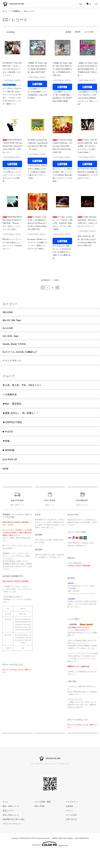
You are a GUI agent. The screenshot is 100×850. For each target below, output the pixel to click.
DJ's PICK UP (10, 459)
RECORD (8, 312)
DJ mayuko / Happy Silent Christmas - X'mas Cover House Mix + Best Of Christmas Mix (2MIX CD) (62, 145)
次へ (57, 288)
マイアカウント (72, 801)
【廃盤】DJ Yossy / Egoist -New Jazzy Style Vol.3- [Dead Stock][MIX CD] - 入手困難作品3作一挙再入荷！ (62, 68)
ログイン (69, 810)
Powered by (36, 845)
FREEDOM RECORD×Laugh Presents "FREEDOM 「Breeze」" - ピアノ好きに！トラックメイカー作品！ (12, 222)
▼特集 (6, 440)
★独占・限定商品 (12, 403)
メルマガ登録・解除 (42, 801)
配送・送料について (11, 806)
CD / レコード (29, 11)
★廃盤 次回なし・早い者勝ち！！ (20, 412)
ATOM (42, 806)
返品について (8, 810)
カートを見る (71, 815)
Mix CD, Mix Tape (12, 320)
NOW (5, 468)
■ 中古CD (8, 431)
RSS (36, 806)
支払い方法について (11, 815)
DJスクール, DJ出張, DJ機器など (20, 351)
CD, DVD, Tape (10, 336)
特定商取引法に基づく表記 (13, 819)
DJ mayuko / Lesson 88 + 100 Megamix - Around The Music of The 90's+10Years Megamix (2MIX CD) (37, 222)
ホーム (5, 11)
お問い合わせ (71, 819)
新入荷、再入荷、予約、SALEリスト (22, 385)
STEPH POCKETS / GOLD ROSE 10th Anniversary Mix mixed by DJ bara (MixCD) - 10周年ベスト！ (12, 145)
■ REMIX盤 (8, 450)
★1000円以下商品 (12, 422)
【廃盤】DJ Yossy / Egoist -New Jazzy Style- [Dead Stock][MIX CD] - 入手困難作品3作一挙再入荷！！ (87, 68)
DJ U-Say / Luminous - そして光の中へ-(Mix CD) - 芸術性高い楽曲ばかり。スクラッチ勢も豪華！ (62, 222)
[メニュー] (96, 4)
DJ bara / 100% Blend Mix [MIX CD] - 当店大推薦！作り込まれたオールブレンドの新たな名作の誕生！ (87, 145)
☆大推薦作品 (15, 11)
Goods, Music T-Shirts (14, 343)
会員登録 (69, 806)
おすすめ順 (88, 31)
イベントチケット (12, 360)
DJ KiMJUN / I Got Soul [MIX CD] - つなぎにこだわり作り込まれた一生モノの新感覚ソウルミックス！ (12, 68)
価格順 (77, 31)
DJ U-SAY (8, 328)
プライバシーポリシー (12, 823)
